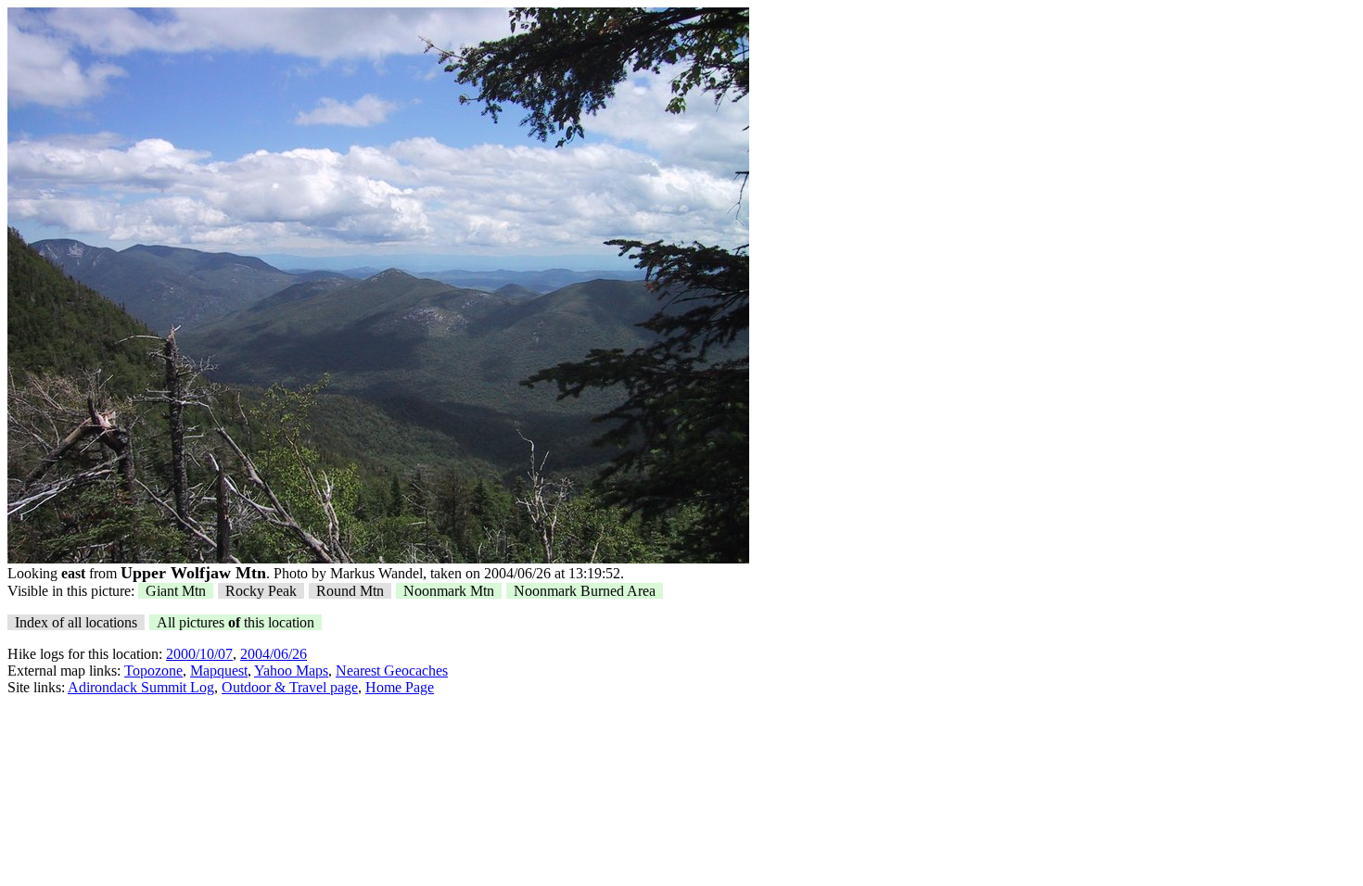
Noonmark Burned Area (585, 591)
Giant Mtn (176, 591)
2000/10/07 (199, 654)
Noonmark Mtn (448, 591)
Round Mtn (350, 591)
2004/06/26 (273, 654)
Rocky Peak (261, 591)
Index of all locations (76, 622)
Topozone (153, 670)
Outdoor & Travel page (290, 687)
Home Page (399, 687)
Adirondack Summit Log (141, 687)
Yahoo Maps (291, 670)
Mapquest (219, 670)
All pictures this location (235, 622)
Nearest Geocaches (392, 670)
